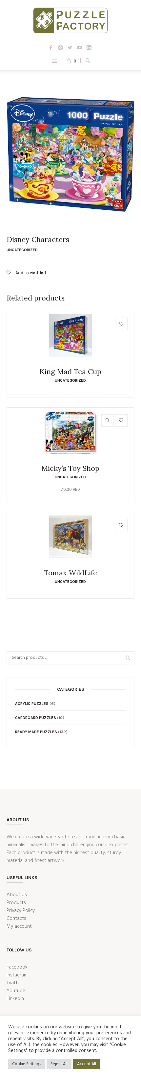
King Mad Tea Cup (70, 371)
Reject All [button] (59, 1064)
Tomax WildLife (70, 572)
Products (16, 903)
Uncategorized (22, 250)
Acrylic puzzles (32, 703)
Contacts (16, 919)
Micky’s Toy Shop (70, 468)
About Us (17, 895)
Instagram (17, 975)
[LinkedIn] (89, 47)
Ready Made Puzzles (36, 732)
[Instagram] (60, 47)
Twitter (14, 983)
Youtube (16, 991)
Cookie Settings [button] (26, 1064)
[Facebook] (51, 47)
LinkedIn (15, 999)
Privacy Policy (21, 911)
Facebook (17, 967)
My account (19, 926)
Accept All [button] (86, 1064)
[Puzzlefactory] (70, 22)
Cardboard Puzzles (35, 717)
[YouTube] (79, 47)
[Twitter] (70, 47)
